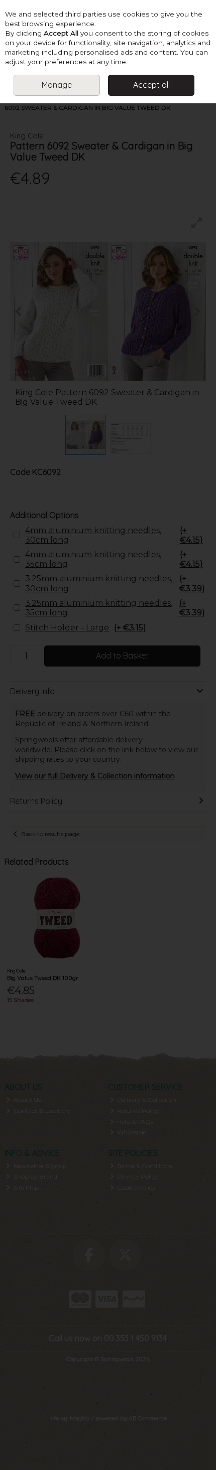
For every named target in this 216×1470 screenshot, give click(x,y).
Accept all (151, 85)
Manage (57, 85)
